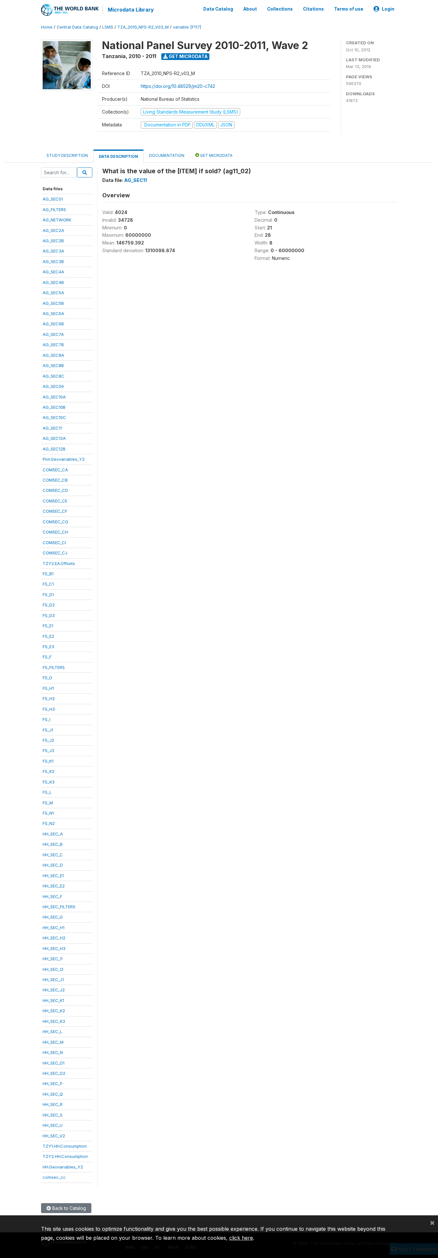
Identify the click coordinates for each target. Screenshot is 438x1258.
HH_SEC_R (53, 1104)
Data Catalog (218, 9)
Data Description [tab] (118, 156)
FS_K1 (48, 761)
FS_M (48, 802)
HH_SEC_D (53, 865)
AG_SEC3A (53, 250)
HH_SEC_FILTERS (59, 906)
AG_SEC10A (54, 396)
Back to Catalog (68, 1208)
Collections (280, 9)
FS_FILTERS (54, 667)
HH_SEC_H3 (54, 948)
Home (47, 27)
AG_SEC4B (53, 282)
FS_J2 (48, 740)
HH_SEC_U (53, 1125)
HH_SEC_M (53, 1042)
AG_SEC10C (54, 417)
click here (241, 1238)
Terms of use (348, 9)
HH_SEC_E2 (54, 885)
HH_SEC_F (52, 896)
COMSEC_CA (55, 469)
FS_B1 (48, 573)
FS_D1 (48, 594)
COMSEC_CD (55, 490)
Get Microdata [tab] (215, 155)
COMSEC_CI (54, 542)
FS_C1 (48, 583)
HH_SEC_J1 (53, 979)
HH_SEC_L (52, 1031)
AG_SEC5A (53, 292)
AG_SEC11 (52, 428)
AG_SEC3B (53, 261)
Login (388, 9)
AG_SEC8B (53, 365)
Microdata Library (131, 9)
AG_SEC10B (54, 407)
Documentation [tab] (166, 155)
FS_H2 (49, 698)
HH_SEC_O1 (53, 1062)
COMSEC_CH (55, 532)
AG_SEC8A (53, 355)
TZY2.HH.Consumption (65, 1156)
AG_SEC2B (53, 240)
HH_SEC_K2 (54, 1010)
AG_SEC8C (53, 376)
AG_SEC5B (53, 303)
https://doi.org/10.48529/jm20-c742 (178, 86)
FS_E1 (48, 625)
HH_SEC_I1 (53, 958)
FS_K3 (49, 781)
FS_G (47, 677)
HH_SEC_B (53, 844)
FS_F (47, 656)
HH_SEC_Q (53, 1094)
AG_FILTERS (54, 209)
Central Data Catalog (77, 27)
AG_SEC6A (53, 313)
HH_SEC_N (53, 1052)
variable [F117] (187, 27)
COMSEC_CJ (55, 552)
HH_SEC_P (53, 1083)
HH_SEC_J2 (54, 989)
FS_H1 (48, 688)
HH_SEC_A (53, 833)
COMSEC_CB (55, 480)
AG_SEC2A (53, 230)
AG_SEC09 (53, 386)
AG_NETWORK (57, 219)
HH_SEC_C (53, 854)
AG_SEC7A (53, 334)
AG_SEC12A (54, 438)
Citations (313, 9)
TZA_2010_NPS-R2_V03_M (143, 27)
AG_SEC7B (53, 344)
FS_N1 (48, 813)
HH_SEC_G (53, 917)
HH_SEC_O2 (54, 1073)
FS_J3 (48, 750)
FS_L (47, 792)
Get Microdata (188, 56)
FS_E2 (48, 636)
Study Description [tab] (67, 155)
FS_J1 (48, 729)
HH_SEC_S (53, 1114)
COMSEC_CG (55, 521)
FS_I (46, 719)
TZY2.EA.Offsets (59, 563)
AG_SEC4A (53, 271)
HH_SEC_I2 (53, 969)
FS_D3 (49, 615)
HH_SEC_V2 (54, 1135)
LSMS (107, 27)
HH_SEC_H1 (53, 927)
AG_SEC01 (53, 198)
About (250, 9)
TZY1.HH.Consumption (65, 1146)
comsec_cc (54, 1177)
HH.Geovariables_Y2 (63, 1166)
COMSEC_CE (55, 500)
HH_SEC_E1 (53, 875)
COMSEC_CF (55, 511)
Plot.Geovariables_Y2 (64, 459)
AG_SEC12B (54, 448)
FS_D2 (49, 604)
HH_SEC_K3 (54, 1021)
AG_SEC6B (53, 323)
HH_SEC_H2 (54, 937)
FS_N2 (49, 823)
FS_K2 (49, 771)
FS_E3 (48, 646)
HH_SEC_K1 (53, 1000)
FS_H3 (49, 709)
